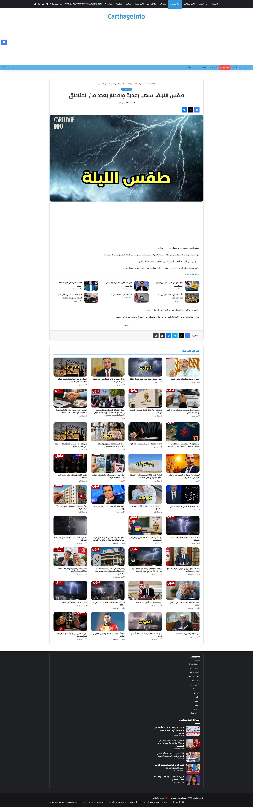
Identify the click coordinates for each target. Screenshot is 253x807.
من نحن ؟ (109, 4)
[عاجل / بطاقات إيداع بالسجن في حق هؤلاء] (145, 431)
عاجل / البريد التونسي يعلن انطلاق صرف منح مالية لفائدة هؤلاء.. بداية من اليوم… (109, 539)
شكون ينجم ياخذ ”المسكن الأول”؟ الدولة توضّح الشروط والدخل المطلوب (146, 476)
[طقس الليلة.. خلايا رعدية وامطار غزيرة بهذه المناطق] (70, 525)
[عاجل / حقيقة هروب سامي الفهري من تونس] (108, 494)
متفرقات (163, 4)
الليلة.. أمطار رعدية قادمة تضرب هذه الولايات (185, 539)
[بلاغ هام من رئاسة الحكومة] (141, 298)
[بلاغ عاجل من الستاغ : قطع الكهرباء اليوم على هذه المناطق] (70, 431)
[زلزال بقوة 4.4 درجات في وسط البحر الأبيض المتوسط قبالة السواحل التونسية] (183, 431)
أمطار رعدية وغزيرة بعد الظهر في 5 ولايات (146, 379)
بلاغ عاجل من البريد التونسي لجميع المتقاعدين (169, 284)
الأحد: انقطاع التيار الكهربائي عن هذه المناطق (170, 296)
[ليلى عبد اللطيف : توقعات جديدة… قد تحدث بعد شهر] (193, 780)
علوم (197, 701)
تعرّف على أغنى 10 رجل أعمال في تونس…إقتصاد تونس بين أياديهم (170, 755)
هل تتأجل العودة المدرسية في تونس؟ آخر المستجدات (146, 539)
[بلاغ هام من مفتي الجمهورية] (183, 621)
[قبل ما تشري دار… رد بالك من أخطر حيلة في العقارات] (70, 621)
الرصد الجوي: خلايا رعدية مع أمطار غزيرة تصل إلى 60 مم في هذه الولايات (147, 570)
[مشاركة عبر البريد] (162, 335)
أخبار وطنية (175, 4)
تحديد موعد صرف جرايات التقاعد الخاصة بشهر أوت (147, 508)
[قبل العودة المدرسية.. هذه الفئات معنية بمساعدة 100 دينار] (108, 463)
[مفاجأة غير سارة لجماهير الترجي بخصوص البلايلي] (108, 621)
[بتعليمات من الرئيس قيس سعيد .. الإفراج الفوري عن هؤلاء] (183, 556)
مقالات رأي (151, 4)
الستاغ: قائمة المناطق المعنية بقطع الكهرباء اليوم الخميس (72, 380)
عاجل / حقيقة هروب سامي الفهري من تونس (109, 508)
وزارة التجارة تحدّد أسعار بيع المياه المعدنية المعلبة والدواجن (111, 445)
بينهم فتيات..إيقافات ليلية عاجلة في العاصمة (72, 476)
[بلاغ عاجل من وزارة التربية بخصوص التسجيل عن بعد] (145, 398)
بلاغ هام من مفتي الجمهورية (188, 633)
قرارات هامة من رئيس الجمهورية (149, 602)
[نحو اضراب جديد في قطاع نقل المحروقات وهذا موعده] (91, 298)
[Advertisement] (126, 43)
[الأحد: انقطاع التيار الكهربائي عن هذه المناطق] (192, 298)
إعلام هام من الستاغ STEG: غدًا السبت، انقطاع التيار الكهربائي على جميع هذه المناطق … (109, 571)
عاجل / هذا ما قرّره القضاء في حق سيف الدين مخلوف (109, 380)
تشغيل (128, 4)
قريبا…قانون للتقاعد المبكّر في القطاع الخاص (185, 604)
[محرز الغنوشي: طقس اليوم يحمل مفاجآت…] (141, 286)
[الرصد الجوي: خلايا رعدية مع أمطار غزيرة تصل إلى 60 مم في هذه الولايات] (145, 556)
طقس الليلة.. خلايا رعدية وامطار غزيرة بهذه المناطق (70, 539)
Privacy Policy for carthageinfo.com (83, 4)
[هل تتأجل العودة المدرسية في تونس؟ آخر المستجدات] (145, 525)
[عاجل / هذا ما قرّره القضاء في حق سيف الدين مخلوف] (108, 367)
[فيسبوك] (197, 109)
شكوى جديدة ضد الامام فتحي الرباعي (185, 379)
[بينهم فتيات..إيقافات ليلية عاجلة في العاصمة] (70, 463)
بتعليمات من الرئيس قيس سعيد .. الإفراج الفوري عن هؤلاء (183, 570)
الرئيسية (215, 4)
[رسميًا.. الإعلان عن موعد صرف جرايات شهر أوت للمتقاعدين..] (183, 398)
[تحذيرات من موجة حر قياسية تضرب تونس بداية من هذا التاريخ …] (183, 463)
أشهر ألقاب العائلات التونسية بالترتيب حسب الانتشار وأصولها (169, 766)
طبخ (197, 697)
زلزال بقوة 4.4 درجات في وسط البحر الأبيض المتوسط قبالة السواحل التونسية (184, 445)
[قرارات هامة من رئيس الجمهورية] (145, 590)
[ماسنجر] (184, 109)
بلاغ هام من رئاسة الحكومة (121, 294)
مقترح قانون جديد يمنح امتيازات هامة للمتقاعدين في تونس (72, 570)
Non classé (194, 664)
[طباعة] (156, 335)
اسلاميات (195, 689)
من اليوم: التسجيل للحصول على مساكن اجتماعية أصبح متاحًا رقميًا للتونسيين (170, 743)
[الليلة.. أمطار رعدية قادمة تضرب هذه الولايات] (183, 525)
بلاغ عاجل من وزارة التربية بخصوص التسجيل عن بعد (145, 411)
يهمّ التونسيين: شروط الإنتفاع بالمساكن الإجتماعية (71, 508)
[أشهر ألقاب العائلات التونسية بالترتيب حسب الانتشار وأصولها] (193, 769)
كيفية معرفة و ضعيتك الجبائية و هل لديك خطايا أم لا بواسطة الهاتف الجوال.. (169, 730)
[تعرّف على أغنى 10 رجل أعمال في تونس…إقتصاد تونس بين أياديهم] (193, 757)
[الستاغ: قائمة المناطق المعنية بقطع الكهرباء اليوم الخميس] (70, 367)
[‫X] (190, 109)
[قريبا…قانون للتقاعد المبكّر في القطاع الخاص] (183, 590)
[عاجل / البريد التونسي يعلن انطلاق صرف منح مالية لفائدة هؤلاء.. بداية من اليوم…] (108, 525)
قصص (196, 705)
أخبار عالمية (139, 4)
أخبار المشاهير (189, 4)
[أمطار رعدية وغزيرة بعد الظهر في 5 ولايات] (145, 367)
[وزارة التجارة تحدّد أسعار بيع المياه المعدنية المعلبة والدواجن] (108, 431)
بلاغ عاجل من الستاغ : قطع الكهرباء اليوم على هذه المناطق (71, 445)
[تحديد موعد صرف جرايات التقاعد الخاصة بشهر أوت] (145, 494)
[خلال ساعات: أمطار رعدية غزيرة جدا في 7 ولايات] (108, 590)
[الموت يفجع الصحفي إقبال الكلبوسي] (183, 494)
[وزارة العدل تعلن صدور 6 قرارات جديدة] (91, 286)
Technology (194, 668)
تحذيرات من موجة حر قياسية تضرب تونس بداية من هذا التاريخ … (184, 476)
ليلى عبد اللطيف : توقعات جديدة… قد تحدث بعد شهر (169, 778)
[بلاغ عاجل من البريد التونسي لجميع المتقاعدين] (192, 286)
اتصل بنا (119, 4)
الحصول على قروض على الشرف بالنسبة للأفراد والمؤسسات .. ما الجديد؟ (71, 411)
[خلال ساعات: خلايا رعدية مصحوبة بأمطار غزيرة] (145, 621)
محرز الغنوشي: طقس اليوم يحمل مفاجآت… (119, 284)
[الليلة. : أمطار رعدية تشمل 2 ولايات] (70, 590)
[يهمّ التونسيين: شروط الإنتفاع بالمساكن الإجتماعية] (70, 494)
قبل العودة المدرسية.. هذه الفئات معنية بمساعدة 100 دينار (108, 476)
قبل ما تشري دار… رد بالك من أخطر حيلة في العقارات (72, 635)
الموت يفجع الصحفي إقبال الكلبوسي (185, 506)
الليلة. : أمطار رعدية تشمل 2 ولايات (73, 602)
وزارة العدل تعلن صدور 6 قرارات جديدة (203, 67)
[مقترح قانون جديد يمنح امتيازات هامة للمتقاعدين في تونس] (70, 556)
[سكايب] (174, 335)
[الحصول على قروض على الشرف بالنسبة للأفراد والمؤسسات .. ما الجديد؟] (70, 398)
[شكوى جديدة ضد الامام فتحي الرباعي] (183, 367)
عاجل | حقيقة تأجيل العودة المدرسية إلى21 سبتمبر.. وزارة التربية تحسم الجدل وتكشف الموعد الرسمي (109, 412)
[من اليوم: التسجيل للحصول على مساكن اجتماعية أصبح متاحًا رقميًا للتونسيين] (193, 744)
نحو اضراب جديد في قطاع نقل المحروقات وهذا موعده (70, 296)
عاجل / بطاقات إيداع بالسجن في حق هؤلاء (145, 444)
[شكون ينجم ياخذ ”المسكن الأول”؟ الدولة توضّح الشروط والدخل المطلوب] (145, 463)
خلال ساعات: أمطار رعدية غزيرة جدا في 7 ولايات (109, 604)
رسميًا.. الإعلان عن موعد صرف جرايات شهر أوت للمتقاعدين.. (183, 411)
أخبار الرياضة (203, 4)
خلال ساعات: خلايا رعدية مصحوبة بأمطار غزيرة (146, 635)
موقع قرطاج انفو (159, 798)
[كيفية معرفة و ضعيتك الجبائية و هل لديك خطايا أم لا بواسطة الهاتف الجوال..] (193, 731)
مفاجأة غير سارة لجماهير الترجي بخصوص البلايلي (109, 635)
